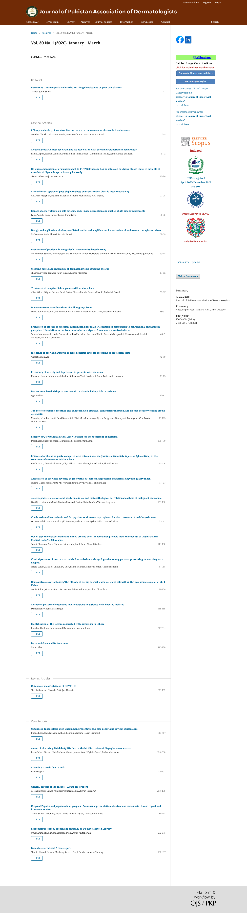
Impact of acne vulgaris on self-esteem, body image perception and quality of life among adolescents (88, 210)
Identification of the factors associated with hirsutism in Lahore (68, 623)
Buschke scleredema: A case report (51, 848)
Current (71, 21)
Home (34, 32)
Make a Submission (188, 276)
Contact (165, 21)
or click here (182, 105)
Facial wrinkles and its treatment (50, 643)
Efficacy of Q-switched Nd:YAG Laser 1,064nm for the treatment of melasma (74, 436)
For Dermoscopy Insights (189, 111)
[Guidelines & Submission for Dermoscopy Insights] (196, 84)
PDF (38, 97)
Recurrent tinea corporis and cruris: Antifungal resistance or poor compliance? (76, 87)
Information (127, 21)
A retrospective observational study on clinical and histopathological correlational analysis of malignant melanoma (96, 497)
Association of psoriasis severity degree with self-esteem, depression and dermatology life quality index (91, 478)
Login (218, 2)
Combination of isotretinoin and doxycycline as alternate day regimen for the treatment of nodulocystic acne (93, 517)
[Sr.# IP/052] (195, 207)
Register (207, 2)
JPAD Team (53, 21)
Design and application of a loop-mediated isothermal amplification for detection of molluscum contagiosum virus (96, 230)
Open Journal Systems (188, 261)
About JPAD (32, 21)
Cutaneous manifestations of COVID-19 (53, 686)
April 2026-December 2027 (196, 182)
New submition (191, 2)
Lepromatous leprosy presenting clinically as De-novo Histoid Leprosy (71, 828)
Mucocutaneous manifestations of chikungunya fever (61, 307)
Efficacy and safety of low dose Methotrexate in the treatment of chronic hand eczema (80, 130)
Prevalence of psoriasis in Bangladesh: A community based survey (68, 249)
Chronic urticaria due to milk (48, 767)
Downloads (147, 21)
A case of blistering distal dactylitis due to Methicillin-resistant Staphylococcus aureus (81, 748)
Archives (85, 21)
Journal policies (104, 21)
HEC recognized (196, 178)
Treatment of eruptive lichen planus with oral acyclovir (62, 288)
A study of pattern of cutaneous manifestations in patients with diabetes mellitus (77, 604)
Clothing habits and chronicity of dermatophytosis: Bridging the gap (70, 268)
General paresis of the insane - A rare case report (59, 786)
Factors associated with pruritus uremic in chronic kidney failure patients (73, 391)
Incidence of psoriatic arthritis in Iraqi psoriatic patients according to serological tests (80, 352)
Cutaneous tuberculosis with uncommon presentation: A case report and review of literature (84, 728)
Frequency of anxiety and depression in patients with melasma (67, 372)
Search (215, 21)
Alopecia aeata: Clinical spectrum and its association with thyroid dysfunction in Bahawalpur (84, 149)
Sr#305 (195, 186)
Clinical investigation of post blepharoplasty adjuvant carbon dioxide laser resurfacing (80, 191)
